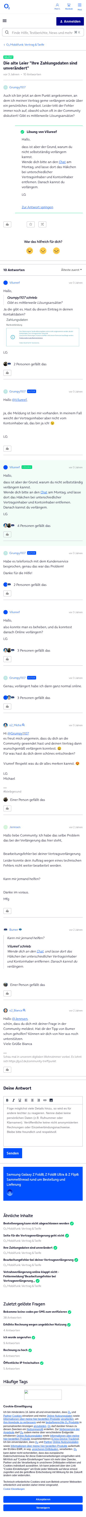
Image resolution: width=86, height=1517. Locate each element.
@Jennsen (20, 1018)
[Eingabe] (7, 32)
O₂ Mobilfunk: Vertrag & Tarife (25, 44)
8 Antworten (11, 1356)
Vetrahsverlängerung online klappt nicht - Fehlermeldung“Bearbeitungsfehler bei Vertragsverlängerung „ (31, 1276)
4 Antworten (11, 1330)
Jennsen (14, 827)
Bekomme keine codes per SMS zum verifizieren (35, 1312)
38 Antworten (12, 1317)
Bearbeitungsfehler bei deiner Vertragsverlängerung (38, 1260)
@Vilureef (19, 399)
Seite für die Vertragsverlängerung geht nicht (33, 1235)
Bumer (13, 930)
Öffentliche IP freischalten (21, 1363)
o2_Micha (15, 725)
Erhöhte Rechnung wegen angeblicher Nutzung (34, 1324)
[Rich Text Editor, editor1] (43, 1125)
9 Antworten (11, 1343)
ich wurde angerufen (17, 1337)
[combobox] (43, 32)
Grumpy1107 (17, 87)
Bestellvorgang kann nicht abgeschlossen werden (36, 1223)
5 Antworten (11, 1368)
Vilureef (14, 282)
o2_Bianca (15, 1010)
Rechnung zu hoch (15, 1350)
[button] (4, 22)
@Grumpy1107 (18, 733)
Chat (62, 162)
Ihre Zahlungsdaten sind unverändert (28, 1248)
